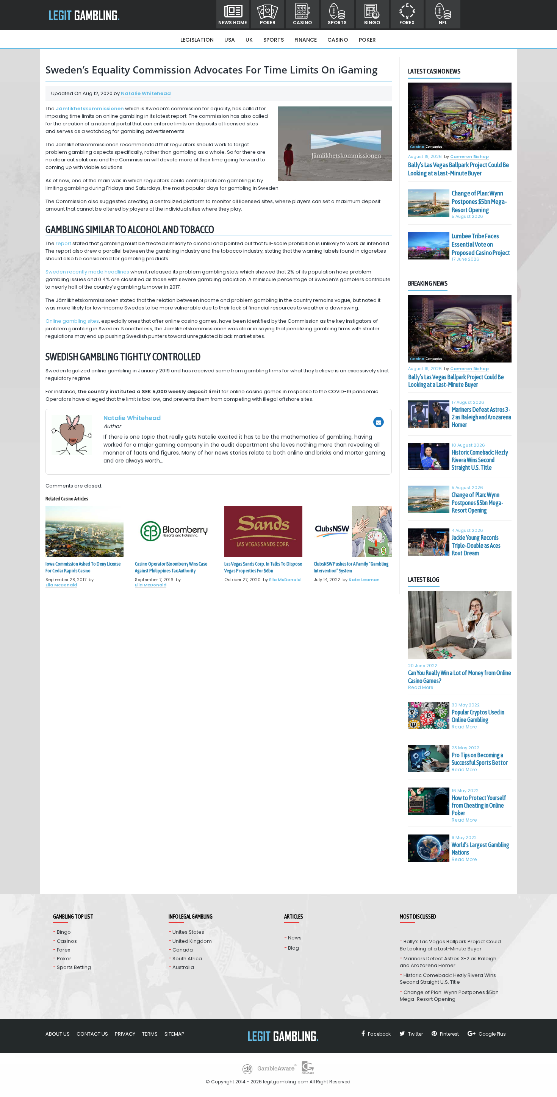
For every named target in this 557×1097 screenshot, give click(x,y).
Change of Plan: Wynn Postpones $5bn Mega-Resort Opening (479, 201)
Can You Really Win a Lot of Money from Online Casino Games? (459, 676)
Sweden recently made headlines (87, 271)
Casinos (67, 941)
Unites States (188, 932)
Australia (183, 967)
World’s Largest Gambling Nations (480, 848)
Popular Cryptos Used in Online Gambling (478, 716)
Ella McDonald (61, 585)
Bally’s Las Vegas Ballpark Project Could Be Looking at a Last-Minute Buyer (458, 169)
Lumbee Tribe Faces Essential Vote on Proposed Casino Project (481, 244)
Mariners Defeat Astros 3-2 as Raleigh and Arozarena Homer (481, 417)
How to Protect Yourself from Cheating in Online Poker (479, 805)
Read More (420, 687)
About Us (57, 1034)
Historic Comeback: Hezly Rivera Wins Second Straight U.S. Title (480, 460)
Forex (407, 22)
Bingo (372, 22)
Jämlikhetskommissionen (90, 108)
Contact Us (92, 1034)
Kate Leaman (364, 580)
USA (229, 40)
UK (249, 40)
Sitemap (174, 1034)
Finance (305, 40)
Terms (150, 1034)
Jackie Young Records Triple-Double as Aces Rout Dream (476, 545)
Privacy (125, 1034)
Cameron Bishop (469, 156)
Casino (302, 22)
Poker (267, 22)
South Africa (187, 958)
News (295, 937)
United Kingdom (192, 941)
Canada (182, 949)
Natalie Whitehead (146, 93)
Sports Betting (74, 967)
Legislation (197, 40)
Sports (337, 22)
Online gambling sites (72, 321)
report (63, 243)
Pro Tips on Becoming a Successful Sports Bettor (480, 759)
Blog (293, 948)
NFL (443, 22)
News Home (232, 22)
